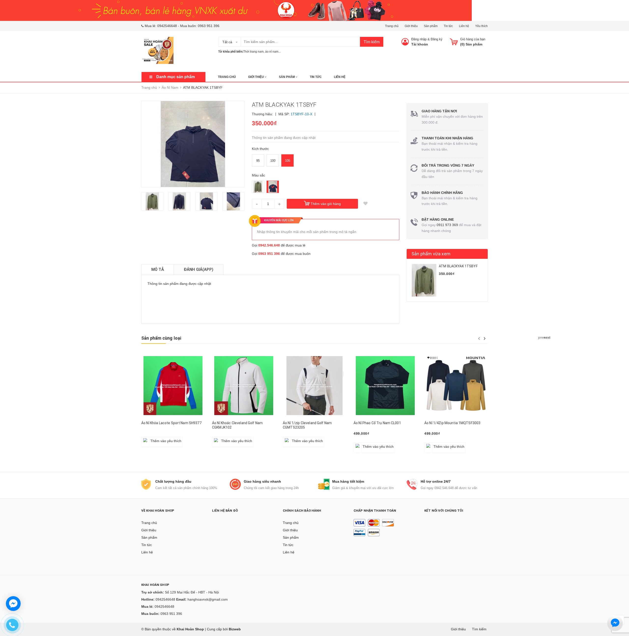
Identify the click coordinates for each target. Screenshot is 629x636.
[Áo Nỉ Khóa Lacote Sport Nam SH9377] (173, 385)
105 (287, 160)
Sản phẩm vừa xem (431, 253)
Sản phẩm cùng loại (161, 338)
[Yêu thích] (365, 204)
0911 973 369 (447, 225)
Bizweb (235, 629)
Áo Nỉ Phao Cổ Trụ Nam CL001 (377, 423)
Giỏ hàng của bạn (472, 39)
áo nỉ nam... (273, 51)
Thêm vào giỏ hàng (326, 204)
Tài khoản (419, 44)
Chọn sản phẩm (155, 438)
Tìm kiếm (372, 42)
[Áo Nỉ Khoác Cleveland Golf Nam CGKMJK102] (243, 385)
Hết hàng (292, 438)
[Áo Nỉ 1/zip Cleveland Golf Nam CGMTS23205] (314, 385)
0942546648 (167, 26)
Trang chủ (392, 26)
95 (258, 160)
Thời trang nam (253, 51)
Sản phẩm (431, 26)
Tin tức (448, 26)
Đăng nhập (419, 39)
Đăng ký (437, 39)
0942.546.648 (269, 245)
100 (272, 160)
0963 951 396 (208, 26)
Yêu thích (481, 26)
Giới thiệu (411, 26)
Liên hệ (464, 26)
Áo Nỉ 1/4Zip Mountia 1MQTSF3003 (452, 423)
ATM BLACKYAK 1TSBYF (458, 266)
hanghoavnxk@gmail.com (207, 599)
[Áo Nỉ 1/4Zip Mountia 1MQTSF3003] (456, 385)
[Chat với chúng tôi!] (13, 603)
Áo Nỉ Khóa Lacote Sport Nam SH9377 (171, 423)
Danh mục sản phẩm (175, 77)
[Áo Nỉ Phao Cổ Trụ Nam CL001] (385, 385)
